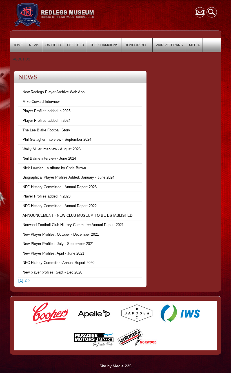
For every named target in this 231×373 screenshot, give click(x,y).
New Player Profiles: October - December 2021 (61, 234)
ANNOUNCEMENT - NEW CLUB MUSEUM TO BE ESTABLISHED (77, 215)
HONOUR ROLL (137, 45)
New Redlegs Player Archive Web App (54, 92)
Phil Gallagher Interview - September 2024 (57, 139)
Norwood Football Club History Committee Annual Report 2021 (73, 225)
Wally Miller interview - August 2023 (52, 149)
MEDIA (194, 45)
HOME (18, 45)
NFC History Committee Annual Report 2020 (58, 263)
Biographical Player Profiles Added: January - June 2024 (68, 177)
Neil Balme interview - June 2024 (49, 158)
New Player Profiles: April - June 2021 (53, 253)
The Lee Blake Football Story (46, 130)
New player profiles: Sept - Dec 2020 (52, 272)
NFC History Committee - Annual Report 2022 (60, 206)
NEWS (34, 45)
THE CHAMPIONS (104, 45)
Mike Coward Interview (41, 101)
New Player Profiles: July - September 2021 (58, 244)
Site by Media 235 (115, 366)
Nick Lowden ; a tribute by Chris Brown (54, 168)
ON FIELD (53, 45)
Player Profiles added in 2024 (46, 120)
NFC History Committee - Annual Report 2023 (60, 187)
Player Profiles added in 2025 (46, 111)
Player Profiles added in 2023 (46, 196)
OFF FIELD (75, 45)
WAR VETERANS (169, 45)
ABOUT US (21, 59)
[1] (20, 280)
